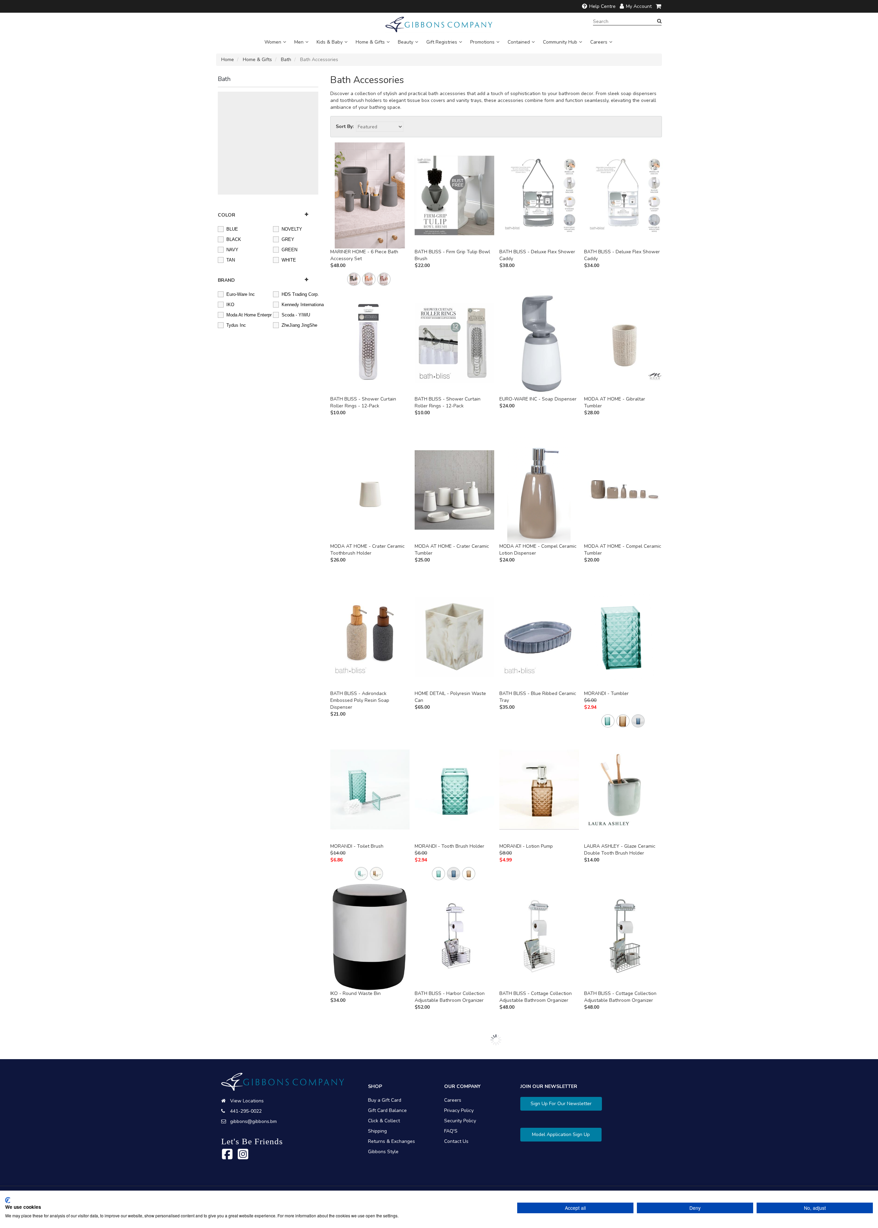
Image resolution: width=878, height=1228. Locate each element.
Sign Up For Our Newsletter (561, 1103)
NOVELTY (292, 229)
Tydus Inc (236, 325)
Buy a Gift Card (384, 1100)
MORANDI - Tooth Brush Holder (449, 846)
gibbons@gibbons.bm (253, 1121)
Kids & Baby (330, 42)
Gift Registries (441, 42)
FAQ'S (451, 1131)
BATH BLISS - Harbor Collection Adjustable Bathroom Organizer (450, 997)
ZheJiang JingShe (299, 325)
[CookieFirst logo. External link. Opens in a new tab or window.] (7, 1200)
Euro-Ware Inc (240, 294)
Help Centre (602, 6)
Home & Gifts (370, 42)
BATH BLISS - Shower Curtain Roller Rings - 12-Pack (363, 402)
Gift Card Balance (387, 1110)
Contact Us (456, 1141)
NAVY (232, 249)
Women (272, 42)
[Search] (659, 21)
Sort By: (345, 126)
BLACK (233, 239)
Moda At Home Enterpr (244, 314)
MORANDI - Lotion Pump (526, 846)
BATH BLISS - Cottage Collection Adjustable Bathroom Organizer (535, 997)
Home (227, 59)
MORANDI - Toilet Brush (356, 846)
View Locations (247, 1101)
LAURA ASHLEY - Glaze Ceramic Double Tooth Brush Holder (619, 849)
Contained (519, 42)
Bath (286, 59)
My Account (639, 6)
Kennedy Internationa (300, 304)
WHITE (289, 259)
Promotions (482, 42)
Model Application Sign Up (561, 1134)
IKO (230, 304)
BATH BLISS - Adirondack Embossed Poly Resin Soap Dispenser (359, 700)
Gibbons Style (383, 1151)
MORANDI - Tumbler (606, 693)
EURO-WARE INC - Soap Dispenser (538, 399)
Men (299, 42)
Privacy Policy (459, 1110)
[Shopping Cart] (659, 6)
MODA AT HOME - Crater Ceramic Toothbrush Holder (367, 549)
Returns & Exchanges (391, 1141)
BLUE (232, 229)
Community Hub (560, 42)
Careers (598, 42)
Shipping (377, 1131)
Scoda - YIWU (296, 314)
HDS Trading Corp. (300, 294)
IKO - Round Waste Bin (355, 993)
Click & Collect (384, 1120)
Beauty (405, 42)
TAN (230, 259)
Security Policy (460, 1120)
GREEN (289, 249)
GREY (288, 239)
